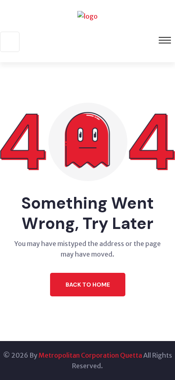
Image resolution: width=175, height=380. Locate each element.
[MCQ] (87, 15)
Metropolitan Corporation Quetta (90, 355)
